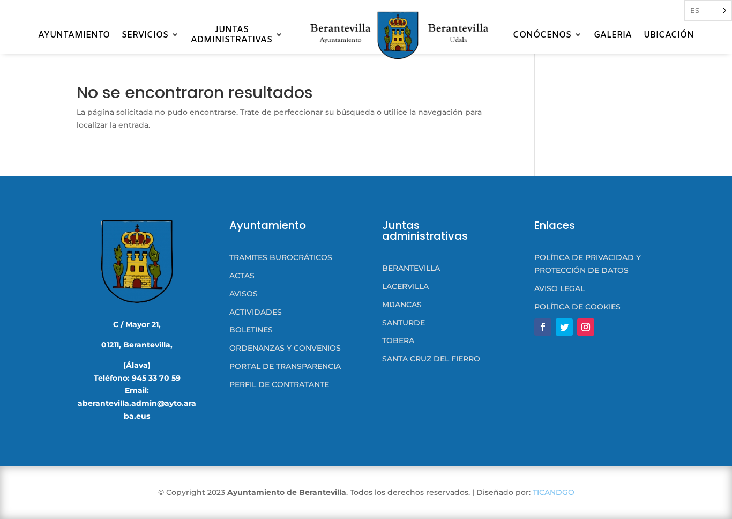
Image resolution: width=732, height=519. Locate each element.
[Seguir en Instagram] (585, 327)
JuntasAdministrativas (231, 35)
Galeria (613, 35)
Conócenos (542, 35)
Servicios (145, 35)
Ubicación (669, 35)
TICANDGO (553, 492)
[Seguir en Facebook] (542, 327)
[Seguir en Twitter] (564, 327)
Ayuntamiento (74, 35)
